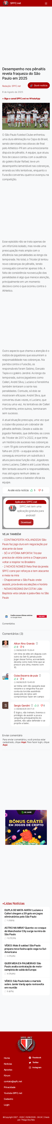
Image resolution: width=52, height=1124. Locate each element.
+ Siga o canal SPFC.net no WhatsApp (21, 98)
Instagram (36, 1067)
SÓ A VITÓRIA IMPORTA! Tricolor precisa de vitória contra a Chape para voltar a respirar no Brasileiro (24, 557)
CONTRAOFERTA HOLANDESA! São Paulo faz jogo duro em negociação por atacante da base (25, 544)
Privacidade (9, 1087)
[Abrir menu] (46, 3)
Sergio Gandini (22, 705)
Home (7, 1058)
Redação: (11, 86)
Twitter (35, 1062)
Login (6, 1104)
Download (26, 522)
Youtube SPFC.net (13, 1093)
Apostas (8, 1069)
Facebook (36, 1057)
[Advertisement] (26, 35)
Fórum (7, 1075)
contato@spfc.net (13, 1081)
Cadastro (8, 1099)
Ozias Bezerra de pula (26, 675)
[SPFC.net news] (26, 616)
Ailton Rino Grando (24, 643)
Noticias (8, 1063)
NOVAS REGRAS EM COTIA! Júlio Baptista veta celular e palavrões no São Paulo (25, 593)
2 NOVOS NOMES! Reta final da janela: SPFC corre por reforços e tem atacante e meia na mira (25, 571)
